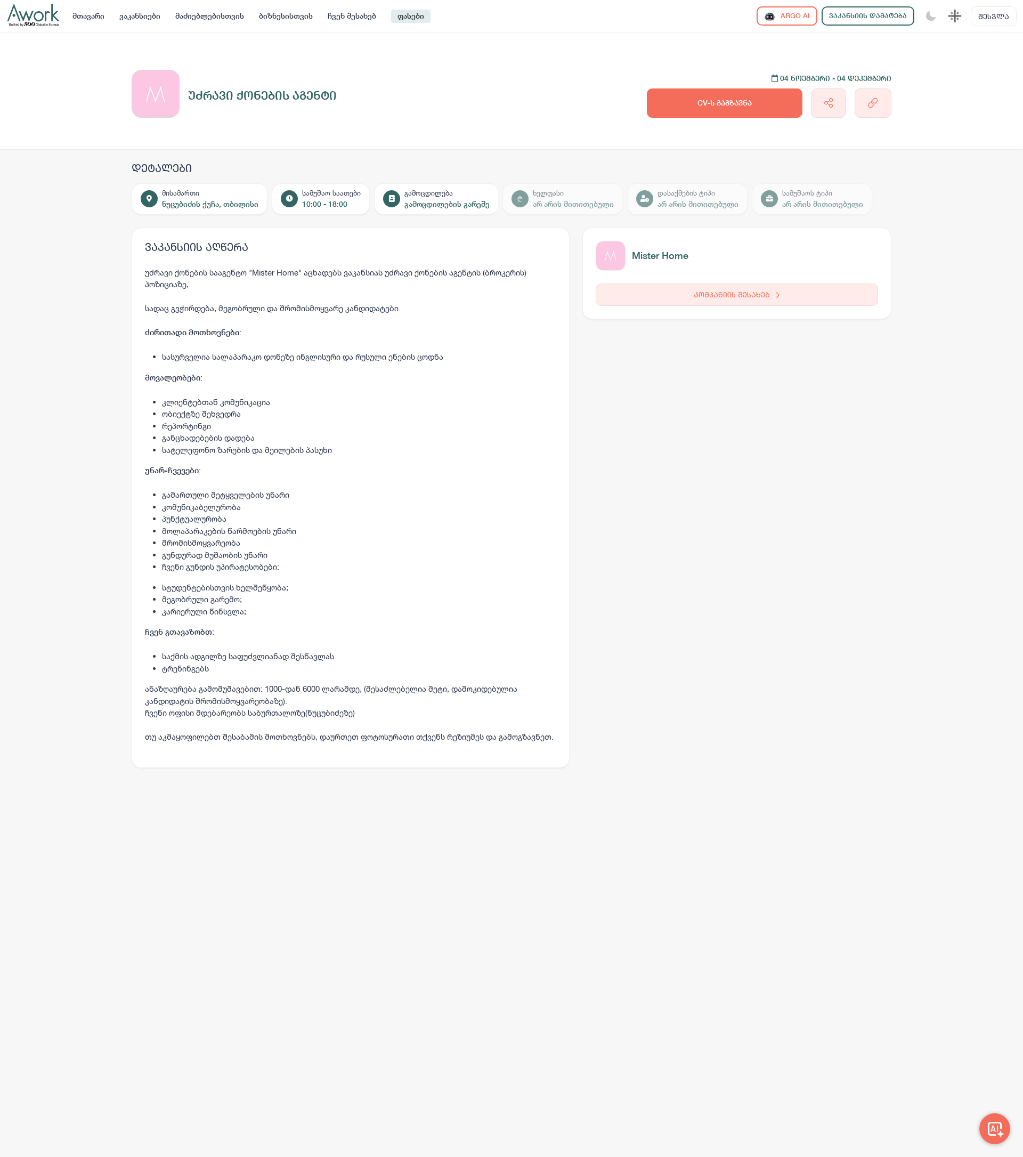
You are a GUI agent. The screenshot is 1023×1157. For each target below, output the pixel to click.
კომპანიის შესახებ (733, 294)
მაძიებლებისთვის (209, 16)
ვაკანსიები (139, 16)
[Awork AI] (994, 1128)
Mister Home (660, 255)
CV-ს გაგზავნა (724, 103)
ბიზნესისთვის (286, 16)
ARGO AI (794, 16)
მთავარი (88, 16)
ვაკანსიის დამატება (868, 16)
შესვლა (993, 16)
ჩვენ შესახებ (352, 16)
